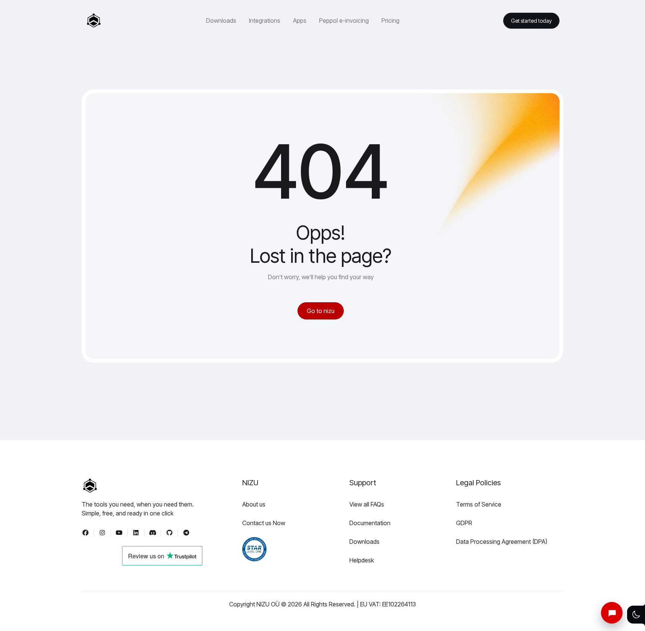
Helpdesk (361, 560)
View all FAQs (366, 504)
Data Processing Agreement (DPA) (501, 541)
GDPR (464, 523)
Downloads (364, 541)
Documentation (369, 523)
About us (253, 504)
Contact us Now (263, 523)
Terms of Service (478, 504)
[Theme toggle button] (636, 615)
